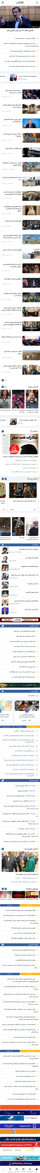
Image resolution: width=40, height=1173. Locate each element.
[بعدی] (3, 380)
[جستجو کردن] (37, 2)
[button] (37, 380)
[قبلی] (6, 380)
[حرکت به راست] (6, 889)
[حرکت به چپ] (3, 889)
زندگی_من (33, 479)
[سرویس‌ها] (3, 2)
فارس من (34, 691)
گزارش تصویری (32, 849)
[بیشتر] (3, 1170)
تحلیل (35, 431)
